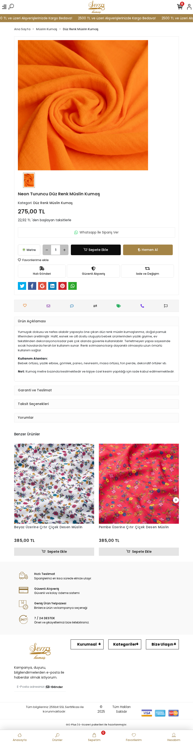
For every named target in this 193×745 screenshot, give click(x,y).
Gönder (57, 687)
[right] (176, 500)
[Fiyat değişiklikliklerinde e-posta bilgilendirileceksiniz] (120, 306)
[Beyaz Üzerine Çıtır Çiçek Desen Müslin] (54, 484)
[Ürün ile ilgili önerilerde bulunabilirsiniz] (167, 306)
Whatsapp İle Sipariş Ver (99, 232)
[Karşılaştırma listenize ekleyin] (96, 306)
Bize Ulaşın (162, 644)
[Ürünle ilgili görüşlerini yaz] (73, 306)
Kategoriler (124, 644)
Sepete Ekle (98, 249)
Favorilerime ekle (35, 260)
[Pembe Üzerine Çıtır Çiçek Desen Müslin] (139, 484)
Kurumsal (87, 644)
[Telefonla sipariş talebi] (143, 306)
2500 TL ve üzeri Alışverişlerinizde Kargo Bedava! (108, 18)
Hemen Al (150, 249)
